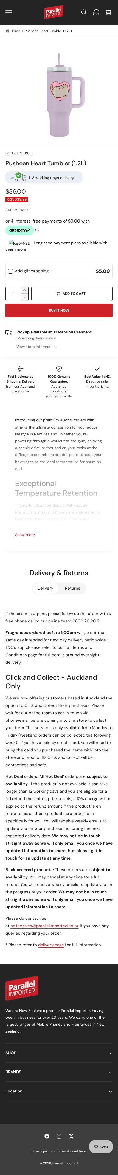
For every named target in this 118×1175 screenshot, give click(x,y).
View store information (36, 346)
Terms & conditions (71, 1151)
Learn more (15, 249)
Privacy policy (42, 1151)
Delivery (45, 588)
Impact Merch (18, 153)
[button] (9, 12)
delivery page (51, 945)
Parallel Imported (65, 1163)
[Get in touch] (96, 12)
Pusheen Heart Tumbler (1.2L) (48, 31)
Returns (72, 588)
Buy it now (59, 310)
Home (15, 31)
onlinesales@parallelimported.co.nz (44, 926)
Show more (25, 534)
